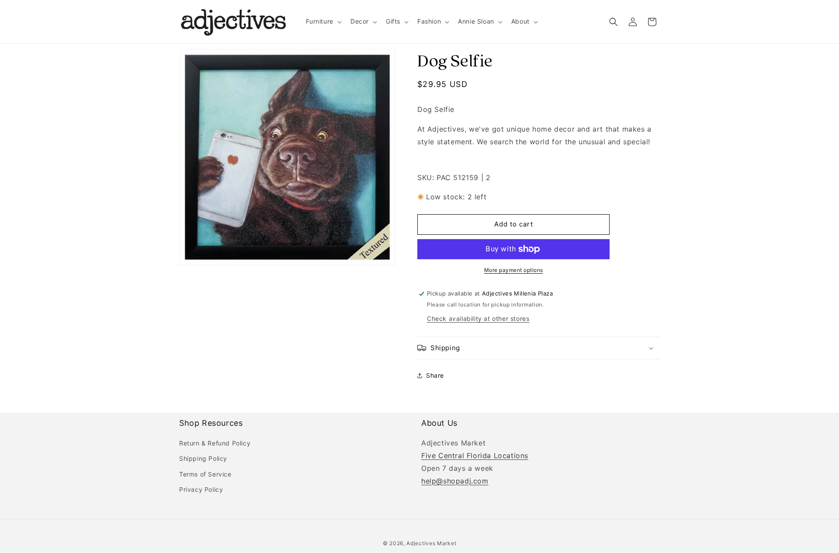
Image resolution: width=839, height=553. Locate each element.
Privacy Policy (201, 489)
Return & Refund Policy (214, 443)
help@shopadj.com (455, 480)
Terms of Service (205, 473)
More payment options (513, 270)
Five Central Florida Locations (474, 455)
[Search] (613, 21)
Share (435, 375)
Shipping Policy (203, 458)
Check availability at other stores (478, 318)
